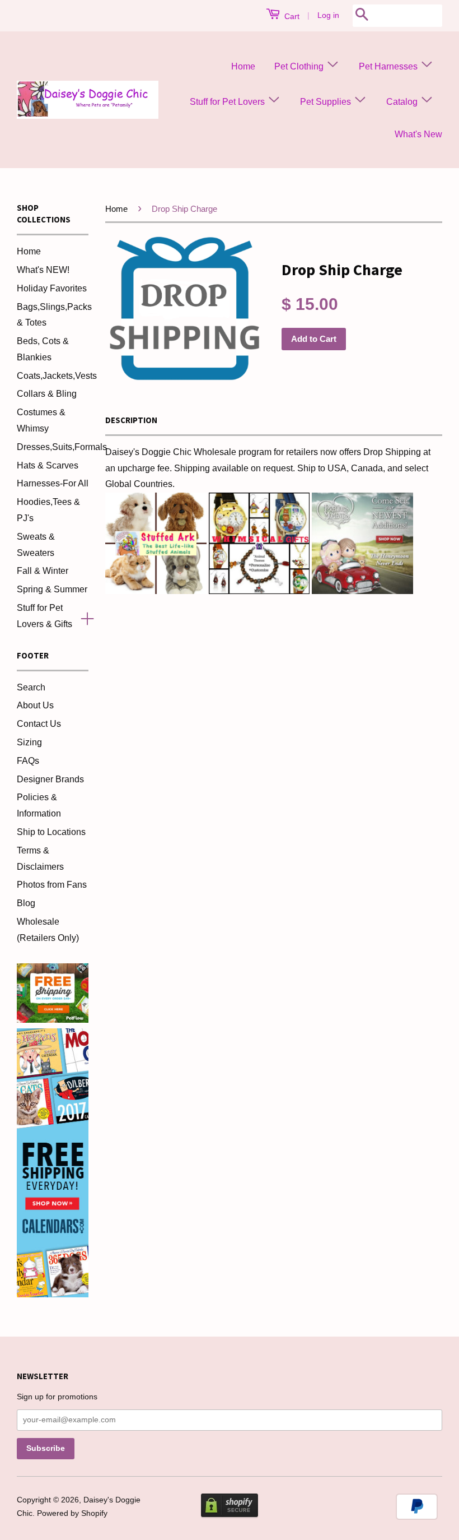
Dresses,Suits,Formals (62, 447)
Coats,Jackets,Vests (57, 376)
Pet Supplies (326, 101)
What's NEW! (43, 270)
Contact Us (39, 724)
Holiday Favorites (52, 288)
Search (31, 687)
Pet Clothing (300, 66)
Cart (290, 16)
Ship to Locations (51, 832)
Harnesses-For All (52, 483)
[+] (82, 616)
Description (131, 420)
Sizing (29, 742)
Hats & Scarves (47, 465)
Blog (26, 903)
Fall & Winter (42, 571)
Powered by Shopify (72, 1513)
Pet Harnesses (389, 66)
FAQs (28, 761)
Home (243, 66)
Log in (328, 15)
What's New (418, 134)
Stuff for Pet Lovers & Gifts (44, 616)
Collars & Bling (47, 393)
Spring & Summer (52, 589)
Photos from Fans (52, 884)
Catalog (403, 101)
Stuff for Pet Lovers (228, 101)
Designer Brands (50, 779)
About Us (35, 705)
